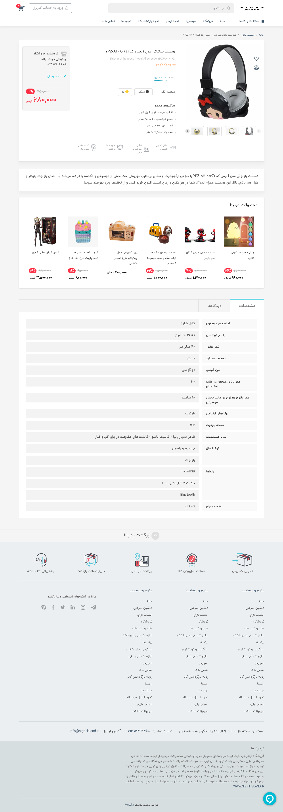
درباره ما (126, 21)
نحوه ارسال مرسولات (250, 697)
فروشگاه (208, 21)
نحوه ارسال (172, 21)
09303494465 (139, 731)
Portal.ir (129, 805)
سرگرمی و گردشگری (251, 649)
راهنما (260, 684)
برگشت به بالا (137, 535)
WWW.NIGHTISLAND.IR (248, 787)
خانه (222, 21)
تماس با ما (108, 21)
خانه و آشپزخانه (254, 628)
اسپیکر (259, 663)
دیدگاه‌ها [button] (214, 306)
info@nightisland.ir (84, 731)
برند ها (260, 642)
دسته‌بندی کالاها (249, 21)
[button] (24, 8)
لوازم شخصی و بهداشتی (248, 635)
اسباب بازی (160, 77)
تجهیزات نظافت (254, 711)
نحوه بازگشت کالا (148, 21)
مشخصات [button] (247, 306)
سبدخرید (191, 21)
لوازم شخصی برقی (252, 656)
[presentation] (259, 131)
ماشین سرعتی (254, 608)
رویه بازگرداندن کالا (251, 677)
